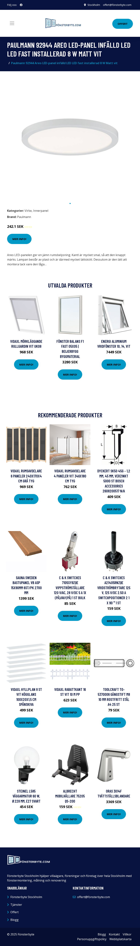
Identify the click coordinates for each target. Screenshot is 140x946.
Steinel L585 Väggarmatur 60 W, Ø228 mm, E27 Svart (26, 796)
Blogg (14, 920)
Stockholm (94, 5)
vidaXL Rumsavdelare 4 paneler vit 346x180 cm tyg (70, 476)
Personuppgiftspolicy (91, 939)
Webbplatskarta (120, 939)
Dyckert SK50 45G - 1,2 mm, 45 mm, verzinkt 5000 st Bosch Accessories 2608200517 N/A (113, 481)
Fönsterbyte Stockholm (26, 897)
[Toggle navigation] (12, 23)
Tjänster (16, 905)
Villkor (127, 934)
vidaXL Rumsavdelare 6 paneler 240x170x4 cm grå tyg (26, 476)
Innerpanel (40, 211)
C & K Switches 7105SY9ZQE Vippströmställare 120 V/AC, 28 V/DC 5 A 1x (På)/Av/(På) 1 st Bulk (70, 587)
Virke (28, 211)
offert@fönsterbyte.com (117, 5)
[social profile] (21, 4)
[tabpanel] (70, 137)
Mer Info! (19, 239)
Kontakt (114, 934)
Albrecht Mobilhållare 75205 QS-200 (70, 796)
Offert (123, 24)
